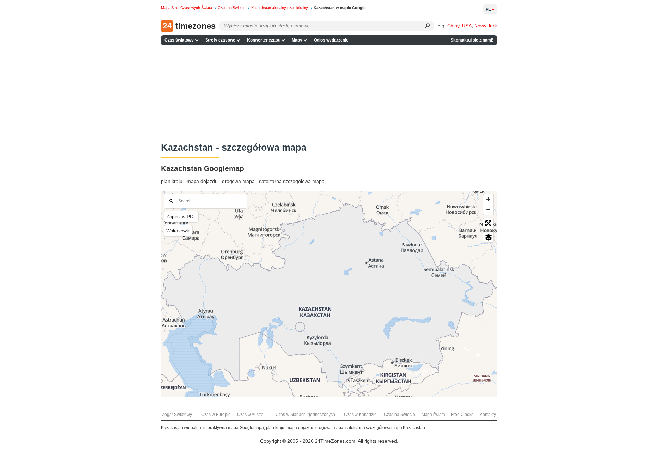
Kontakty (488, 414)
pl (488, 9)
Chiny (453, 25)
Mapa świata (433, 414)
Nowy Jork (485, 25)
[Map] (329, 294)
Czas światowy (179, 40)
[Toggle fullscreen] (488, 223)
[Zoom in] (488, 199)
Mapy (297, 40)
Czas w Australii (252, 414)
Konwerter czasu (263, 40)
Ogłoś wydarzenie (331, 40)
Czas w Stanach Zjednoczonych (305, 414)
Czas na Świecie (399, 414)
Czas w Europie (216, 414)
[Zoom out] (488, 210)
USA (467, 25)
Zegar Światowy (177, 414)
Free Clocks (462, 414)
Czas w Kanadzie (360, 414)
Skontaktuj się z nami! (472, 40)
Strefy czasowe (220, 40)
